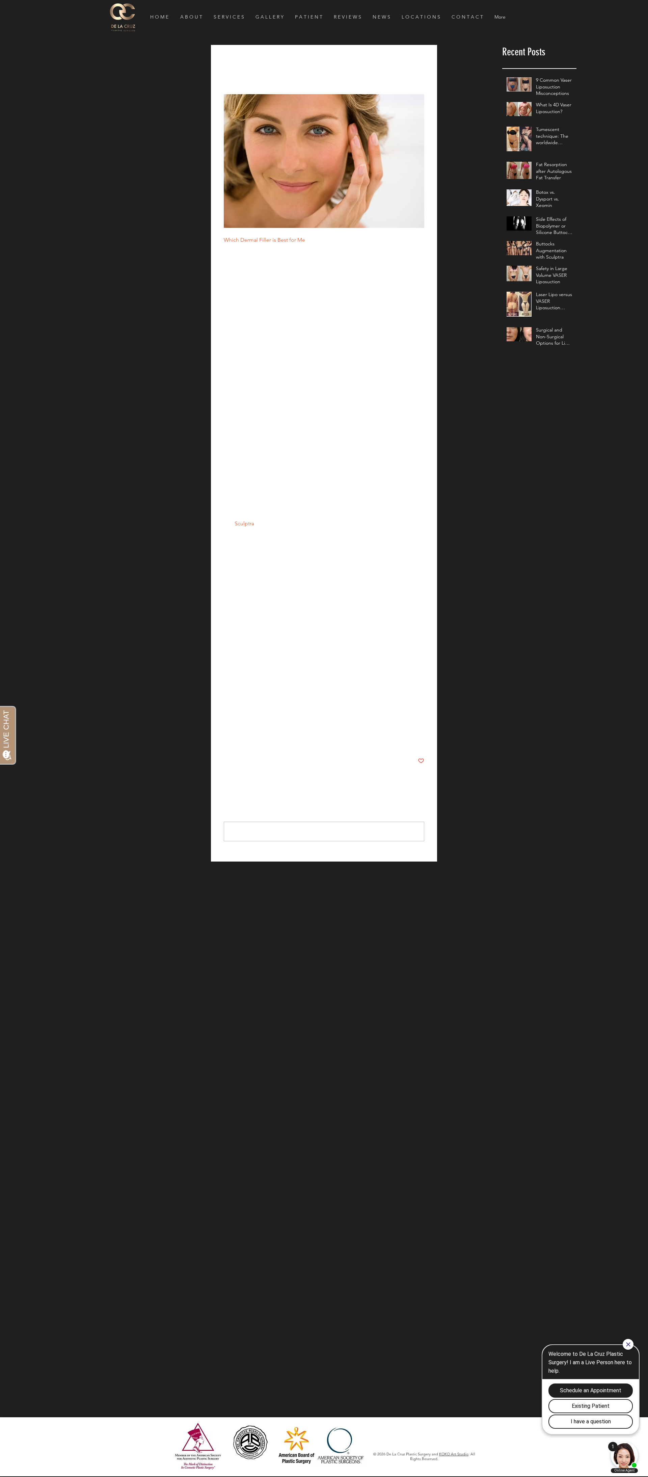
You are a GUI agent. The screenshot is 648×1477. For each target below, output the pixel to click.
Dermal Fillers (238, 741)
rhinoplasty (416, 1318)
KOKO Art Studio (453, 1454)
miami (411, 1264)
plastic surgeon (435, 1275)
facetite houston (422, 1115)
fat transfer (437, 1126)
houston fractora (422, 1168)
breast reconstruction (427, 1051)
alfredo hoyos (461, 912)
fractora (461, 1126)
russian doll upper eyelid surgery (439, 1328)
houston (469, 1158)
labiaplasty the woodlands (432, 1211)
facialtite (413, 1126)
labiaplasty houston (425, 1200)
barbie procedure (423, 934)
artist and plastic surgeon (431, 923)
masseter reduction (453, 1254)
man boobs (417, 1254)
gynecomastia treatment (430, 1158)
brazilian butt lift (422, 998)
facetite (464, 1104)
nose (410, 1275)
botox (456, 987)
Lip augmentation (423, 891)
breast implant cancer (428, 1030)
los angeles (462, 1243)
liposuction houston (425, 1243)
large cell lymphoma (426, 1222)
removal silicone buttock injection (440, 1286)
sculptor (413, 1360)
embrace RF (440, 1094)
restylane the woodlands (288, 727)
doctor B (414, 1094)
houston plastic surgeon (430, 1190)
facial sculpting (459, 1115)
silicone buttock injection (431, 1393)
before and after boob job (432, 945)
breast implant (420, 1019)
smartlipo (439, 1414)
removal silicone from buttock (436, 1296)
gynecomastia (419, 1136)
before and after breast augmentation (442, 955)
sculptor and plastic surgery (434, 1382)
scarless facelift (420, 1339)
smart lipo (415, 1414)
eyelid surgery (419, 1104)
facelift (445, 1104)
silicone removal (421, 1403)
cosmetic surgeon (423, 1083)
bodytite (414, 987)
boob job (436, 987)
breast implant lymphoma (432, 1040)
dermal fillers (239, 727)
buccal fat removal (424, 1062)
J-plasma (462, 880)
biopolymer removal (456, 976)
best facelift (417, 966)
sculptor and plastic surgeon (435, 1371)
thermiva (462, 1414)
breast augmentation (427, 1008)
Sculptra (455, 891)
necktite (459, 1264)
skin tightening (458, 1403)
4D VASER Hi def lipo (427, 880)
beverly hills (445, 966)
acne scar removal (423, 912)
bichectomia (418, 976)
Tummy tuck (417, 902)
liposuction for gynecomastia (435, 1233)
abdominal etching (454, 902)
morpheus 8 (434, 1264)
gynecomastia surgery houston (437, 1147)
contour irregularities (427, 1073)
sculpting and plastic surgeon (436, 1350)
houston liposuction (425, 1179)
